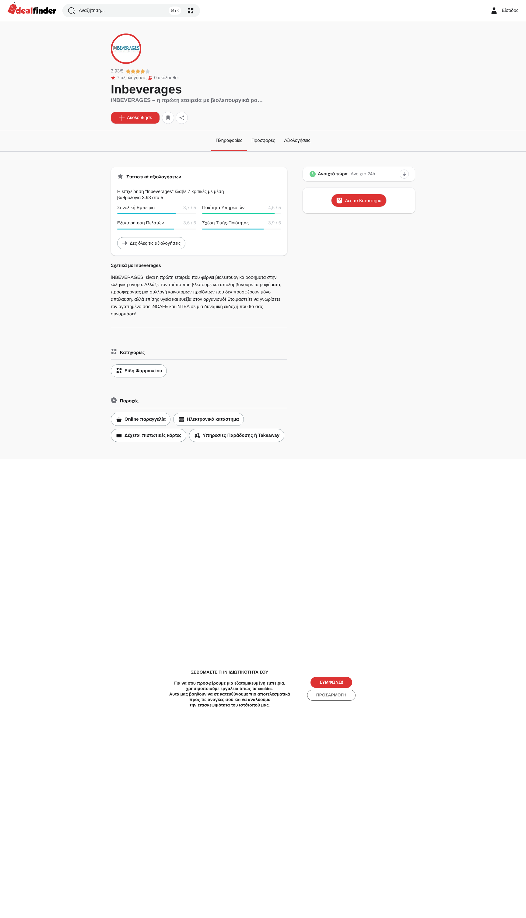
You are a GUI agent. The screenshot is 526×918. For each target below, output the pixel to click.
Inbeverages (146, 89)
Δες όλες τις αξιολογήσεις (155, 243)
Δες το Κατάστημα (363, 200)
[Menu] (190, 10)
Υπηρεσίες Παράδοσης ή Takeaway (241, 435)
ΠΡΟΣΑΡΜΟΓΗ (331, 695)
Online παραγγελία (145, 419)
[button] (135, 118)
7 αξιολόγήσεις (131, 77)
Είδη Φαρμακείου (143, 370)
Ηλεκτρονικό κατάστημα (213, 419)
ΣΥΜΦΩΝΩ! (331, 682)
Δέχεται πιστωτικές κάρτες (152, 435)
